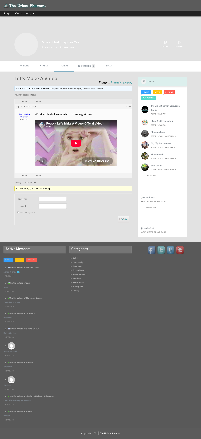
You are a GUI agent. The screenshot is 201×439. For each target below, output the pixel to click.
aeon (6, 287)
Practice (77, 278)
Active (157, 92)
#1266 (128, 106)
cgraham (7, 385)
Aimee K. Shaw (10, 272)
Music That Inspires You (162, 121)
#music (116, 82)
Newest (146, 92)
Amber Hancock (10, 351)
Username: (22, 199)
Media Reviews (80, 274)
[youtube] (180, 250)
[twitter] (161, 250)
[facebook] (152, 250)
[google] (171, 250)
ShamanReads (148, 197)
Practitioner (78, 282)
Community (23, 13)
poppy (127, 82)
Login (7, 13)
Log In (123, 219)
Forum (64, 66)
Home (26, 66)
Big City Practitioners (161, 143)
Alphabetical (149, 98)
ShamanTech (157, 154)
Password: (22, 206)
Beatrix (7, 416)
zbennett (8, 367)
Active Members (17, 249)
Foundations (78, 270)
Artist (75, 258)
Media (108, 66)
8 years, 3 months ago (70, 88)
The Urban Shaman (12, 302)
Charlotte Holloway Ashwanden (17, 400)
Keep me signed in (27, 212)
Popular (169, 92)
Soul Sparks (156, 165)
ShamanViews (158, 132)
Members (87, 66)
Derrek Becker (10, 333)
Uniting (76, 290)
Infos (45, 66)
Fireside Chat (147, 228)
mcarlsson (8, 318)
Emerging (77, 266)
